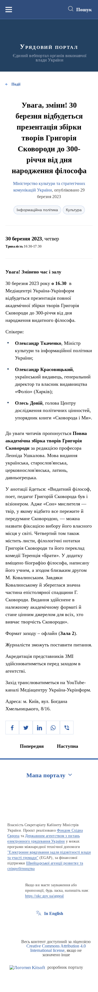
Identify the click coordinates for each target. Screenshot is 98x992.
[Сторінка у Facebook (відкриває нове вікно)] (38, 926)
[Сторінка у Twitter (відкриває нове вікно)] (48, 926)
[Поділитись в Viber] (66, 727)
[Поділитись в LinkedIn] (39, 727)
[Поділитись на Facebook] (12, 727)
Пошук (84, 9)
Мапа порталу (45, 775)
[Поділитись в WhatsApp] (53, 727)
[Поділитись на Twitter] (25, 727)
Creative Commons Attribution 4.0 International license (56, 948)
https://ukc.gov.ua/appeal (44, 896)
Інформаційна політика (37, 210)
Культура (74, 210)
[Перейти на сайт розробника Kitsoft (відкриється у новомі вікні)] (27, 967)
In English (53, 913)
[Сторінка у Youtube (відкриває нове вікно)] (59, 926)
